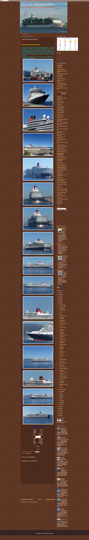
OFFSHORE (59, 171)
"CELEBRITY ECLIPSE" (61, 318)
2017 (59, 303)
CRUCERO (59, 109)
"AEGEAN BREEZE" (63, 479)
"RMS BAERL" (62, 336)
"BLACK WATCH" (62, 315)
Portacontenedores (61, 189)
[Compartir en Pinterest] (38, 451)
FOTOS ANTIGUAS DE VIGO (62, 142)
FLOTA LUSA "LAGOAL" (62, 121)
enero (60, 404)
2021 (59, 296)
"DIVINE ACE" (62, 355)
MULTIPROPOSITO (60, 157)
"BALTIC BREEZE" (63, 359)
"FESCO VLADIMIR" (63, 458)
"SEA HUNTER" (62, 366)
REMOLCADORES (60, 192)
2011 (59, 415)
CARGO (58, 104)
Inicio (39, 499)
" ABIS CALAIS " (64, 447)
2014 (59, 410)
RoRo (58, 197)
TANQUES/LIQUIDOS (61, 199)
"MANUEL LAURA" (63, 509)
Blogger (51, 533)
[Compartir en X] (37, 451)
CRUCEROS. (59, 112)
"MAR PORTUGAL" (63, 362)
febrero (60, 402)
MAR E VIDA (59, 67)
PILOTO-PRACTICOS (61, 182)
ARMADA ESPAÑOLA (61, 78)
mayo (60, 396)
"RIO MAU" (61, 325)
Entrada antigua (50, 499)
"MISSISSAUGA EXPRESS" (62, 342)
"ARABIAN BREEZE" (63, 377)
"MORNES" (61, 353)
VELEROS (59, 202)
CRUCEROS (28, 453)
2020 (59, 297)
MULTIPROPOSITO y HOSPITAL (61, 160)
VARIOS (58, 200)
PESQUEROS (59, 180)
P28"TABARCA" (62, 322)
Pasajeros (59, 177)
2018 (59, 301)
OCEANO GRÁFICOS (61, 165)
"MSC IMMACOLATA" (63, 335)
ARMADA (59, 100)
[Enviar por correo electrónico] (35, 451)
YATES (58, 204)
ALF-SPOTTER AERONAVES (61, 270)
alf (63, 420)
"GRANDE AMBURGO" (62, 330)
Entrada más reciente (27, 499)
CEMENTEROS (60, 107)
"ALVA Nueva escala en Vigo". (63, 374)
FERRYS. (59, 117)
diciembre (61, 304)
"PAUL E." (61, 311)
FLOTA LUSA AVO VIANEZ (62, 128)
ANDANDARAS (60, 86)
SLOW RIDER (59, 77)
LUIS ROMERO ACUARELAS (60, 66)
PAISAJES (59, 173)
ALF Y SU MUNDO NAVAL (37, 4)
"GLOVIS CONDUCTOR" (62, 339)
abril (60, 398)
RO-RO (58, 194)
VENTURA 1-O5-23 (61, 245)
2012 (59, 413)
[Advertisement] (38, 491)
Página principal (25, 33)
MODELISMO (59, 156)
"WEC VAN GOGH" (63, 323)
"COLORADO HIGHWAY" (61, 382)
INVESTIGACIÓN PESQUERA (60, 154)
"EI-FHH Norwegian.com (64, 272)
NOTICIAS (59, 162)
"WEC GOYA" (62, 379)
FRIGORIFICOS (60, 145)
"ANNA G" (61, 350)
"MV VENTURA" (64, 498)
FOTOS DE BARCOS (61, 83)
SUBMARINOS (60, 75)
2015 (59, 408)
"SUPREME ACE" (62, 320)
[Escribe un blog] (36, 451)
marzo (60, 400)
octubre (61, 308)
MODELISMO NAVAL (61, 69)
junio (60, 395)
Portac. (58, 185)
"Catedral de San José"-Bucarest (64, 230)
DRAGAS (59, 114)
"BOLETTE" (63, 427)
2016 (59, 406)
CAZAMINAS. (59, 105)
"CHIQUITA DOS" (62, 327)
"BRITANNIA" (62, 361)
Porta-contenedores (61, 184)
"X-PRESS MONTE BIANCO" (62, 345)
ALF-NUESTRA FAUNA (62, 255)
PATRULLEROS (60, 179)
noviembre (61, 306)
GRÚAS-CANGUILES (61, 150)
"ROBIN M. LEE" (64, 489)
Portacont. (59, 187)
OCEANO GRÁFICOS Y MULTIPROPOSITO (61, 168)
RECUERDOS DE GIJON (62, 84)
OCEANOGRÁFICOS (61, 169)
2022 (59, 294)
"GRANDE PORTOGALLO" (62, 371)
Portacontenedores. (61, 190)
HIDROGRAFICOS (60, 151)
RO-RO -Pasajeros (60, 195)
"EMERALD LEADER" (63, 469)
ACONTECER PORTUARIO (62, 73)
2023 (59, 292)
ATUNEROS (59, 102)
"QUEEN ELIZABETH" (63, 368)
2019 (59, 299)
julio (60, 393)
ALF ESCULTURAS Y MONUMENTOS (62, 228)
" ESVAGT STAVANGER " (64, 438)
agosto (60, 391)
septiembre (61, 389)
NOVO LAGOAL (60, 163)
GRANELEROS (60, 148)
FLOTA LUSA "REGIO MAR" (62, 126)
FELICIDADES (60, 115)
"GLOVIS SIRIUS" (62, 310)
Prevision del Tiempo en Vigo (67, 38)
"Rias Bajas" (61, 364)
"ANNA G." (61, 387)
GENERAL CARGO (60, 146)
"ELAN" (60, 313)
